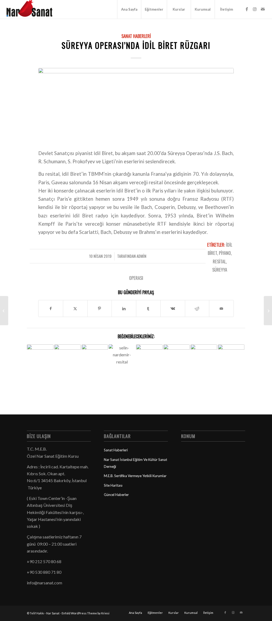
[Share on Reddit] (197, 308)
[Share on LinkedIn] (124, 308)
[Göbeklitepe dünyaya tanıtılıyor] (4, 310)
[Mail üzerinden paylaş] (221, 308)
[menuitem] (129, 9)
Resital (219, 261)
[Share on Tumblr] (148, 308)
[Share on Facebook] (51, 308)
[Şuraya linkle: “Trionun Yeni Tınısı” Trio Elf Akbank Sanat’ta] (95, 358)
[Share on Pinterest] (100, 308)
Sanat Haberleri (136, 36)
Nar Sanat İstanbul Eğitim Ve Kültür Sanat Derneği (135, 463)
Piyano (225, 253)
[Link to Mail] (263, 9)
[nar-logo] (32, 9)
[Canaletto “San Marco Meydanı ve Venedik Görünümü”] (268, 310)
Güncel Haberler (116, 494)
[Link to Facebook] (247, 9)
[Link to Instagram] (255, 9)
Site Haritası (113, 485)
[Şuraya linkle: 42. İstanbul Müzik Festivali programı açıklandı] (231, 354)
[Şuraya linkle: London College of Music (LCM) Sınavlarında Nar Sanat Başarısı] (176, 350)
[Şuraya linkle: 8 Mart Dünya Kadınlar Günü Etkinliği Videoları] (67, 353)
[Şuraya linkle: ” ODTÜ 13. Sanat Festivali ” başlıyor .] (203, 351)
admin (141, 256)
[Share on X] (75, 308)
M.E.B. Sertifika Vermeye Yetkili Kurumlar (135, 476)
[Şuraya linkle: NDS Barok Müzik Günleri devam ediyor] (149, 364)
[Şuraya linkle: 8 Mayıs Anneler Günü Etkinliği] (40, 353)
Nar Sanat (53, 613)
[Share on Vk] (173, 308)
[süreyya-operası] (136, 105)
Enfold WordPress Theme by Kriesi (85, 613)
